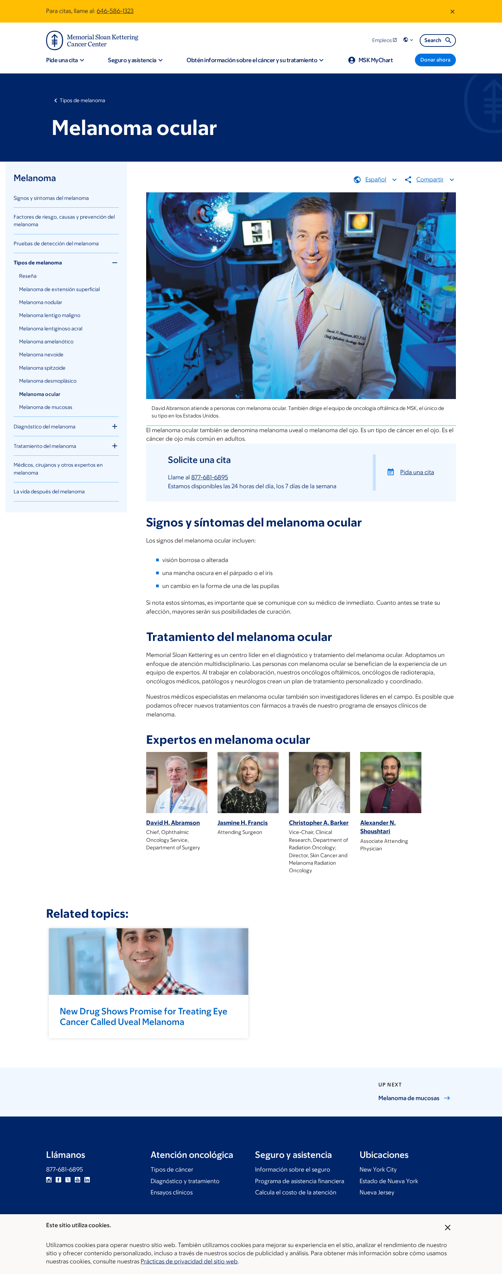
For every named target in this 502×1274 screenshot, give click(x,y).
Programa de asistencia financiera (299, 1181)
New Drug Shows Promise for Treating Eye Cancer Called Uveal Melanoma (143, 1016)
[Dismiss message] (452, 11)
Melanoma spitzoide (42, 368)
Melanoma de (409, 1098)
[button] (409, 40)
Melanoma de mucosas (45, 407)
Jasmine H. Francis (243, 822)
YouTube (77, 1179)
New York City (378, 1169)
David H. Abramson (173, 822)
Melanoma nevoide (41, 354)
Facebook (58, 1179)
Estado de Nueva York (389, 1181)
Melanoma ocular (39, 394)
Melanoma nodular (40, 302)
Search (432, 40)
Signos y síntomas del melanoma (51, 198)
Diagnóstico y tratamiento (185, 1181)
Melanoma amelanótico (46, 341)
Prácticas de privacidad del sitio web (189, 1261)
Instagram (49, 1179)
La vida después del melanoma (49, 491)
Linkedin (87, 1179)
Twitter (68, 1179)
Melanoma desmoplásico (47, 381)
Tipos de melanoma (82, 100)
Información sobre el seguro (292, 1169)
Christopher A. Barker (319, 822)
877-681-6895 (209, 477)
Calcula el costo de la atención (295, 1192)
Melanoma (35, 178)
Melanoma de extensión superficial (59, 289)
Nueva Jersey (377, 1192)
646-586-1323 (115, 11)
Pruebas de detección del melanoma (56, 243)
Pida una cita (417, 472)
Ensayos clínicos (172, 1192)
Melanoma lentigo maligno (49, 315)
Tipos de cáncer (172, 1169)
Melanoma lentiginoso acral (50, 328)
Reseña (28, 276)
